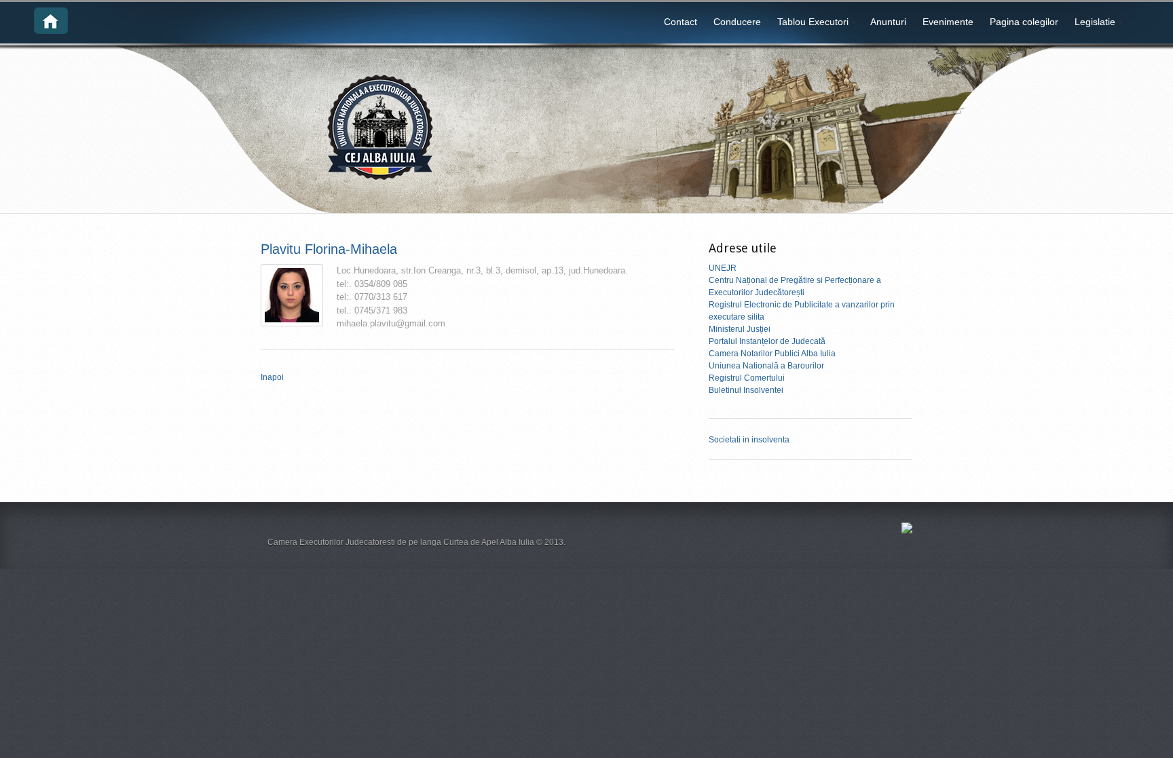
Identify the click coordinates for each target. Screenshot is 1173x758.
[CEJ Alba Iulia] (51, 31)
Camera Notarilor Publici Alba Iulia (772, 353)
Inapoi (272, 377)
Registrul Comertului (747, 378)
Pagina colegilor (1024, 21)
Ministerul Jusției (739, 329)
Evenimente (948, 21)
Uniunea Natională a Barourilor (766, 366)
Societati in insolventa (749, 439)
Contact (680, 21)
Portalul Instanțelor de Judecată (767, 341)
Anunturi (888, 21)
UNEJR (723, 268)
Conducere (737, 21)
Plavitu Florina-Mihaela (329, 249)
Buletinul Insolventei (746, 390)
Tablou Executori (809, 23)
